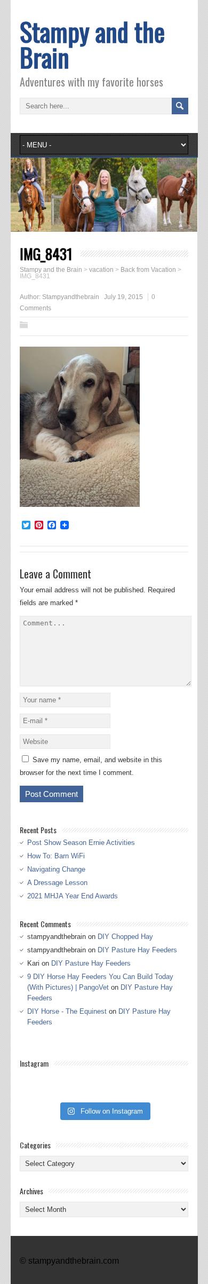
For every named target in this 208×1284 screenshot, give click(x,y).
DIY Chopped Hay (125, 937)
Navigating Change (56, 869)
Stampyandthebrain (70, 297)
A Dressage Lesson (57, 883)
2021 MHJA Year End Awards (72, 896)
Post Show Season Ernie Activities (81, 843)
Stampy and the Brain (92, 44)
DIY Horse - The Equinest (67, 1011)
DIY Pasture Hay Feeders (137, 950)
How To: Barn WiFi (56, 856)
